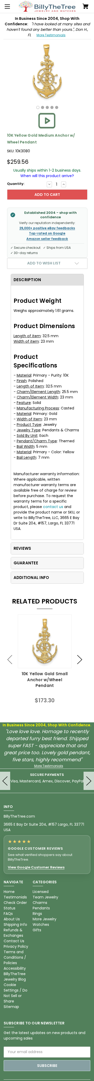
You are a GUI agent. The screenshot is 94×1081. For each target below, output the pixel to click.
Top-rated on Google (47, 233)
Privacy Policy (16, 946)
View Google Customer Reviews (36, 867)
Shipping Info (15, 924)
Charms (40, 902)
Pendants (41, 908)
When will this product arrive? (47, 175)
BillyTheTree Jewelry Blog (15, 976)
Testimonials (15, 897)
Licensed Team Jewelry (45, 894)
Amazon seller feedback (47, 239)
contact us (53, 506)
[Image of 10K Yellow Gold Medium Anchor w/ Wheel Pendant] (37, 107)
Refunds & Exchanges (13, 932)
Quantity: (15, 183)
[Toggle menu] (6, 6)
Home (9, 891)
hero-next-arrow (89, 781)
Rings (37, 913)
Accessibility (15, 968)
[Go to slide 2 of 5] (79, 659)
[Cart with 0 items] (85, 7)
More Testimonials (51, 35)
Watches (41, 924)
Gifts (37, 930)
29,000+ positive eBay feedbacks (47, 228)
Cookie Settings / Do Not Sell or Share (15, 993)
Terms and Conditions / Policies (15, 957)
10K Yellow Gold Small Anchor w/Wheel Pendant (45, 679)
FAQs (8, 913)
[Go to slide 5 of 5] (10, 659)
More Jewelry (44, 919)
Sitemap (11, 1006)
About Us (12, 919)
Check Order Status (15, 905)
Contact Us (14, 941)
